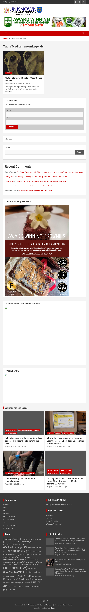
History (8, 73)
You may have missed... (16, 408)
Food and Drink (66, 470)
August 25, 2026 (52, 487)
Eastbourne (15, 568)
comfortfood (13, 564)
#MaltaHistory (35, 555)
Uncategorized (11, 433)
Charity (24, 473)
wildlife (11, 590)
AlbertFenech (8, 562)
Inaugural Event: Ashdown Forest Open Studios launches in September (41, 181)
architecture (19, 562)
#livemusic (13, 555)
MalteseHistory (13, 579)
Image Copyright (52, 521)
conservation (26, 564)
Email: (8, 118)
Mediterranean (27, 579)
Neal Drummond (65, 446)
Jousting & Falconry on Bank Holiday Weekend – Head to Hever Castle (42, 177)
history (21, 572)
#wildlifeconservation (32, 560)
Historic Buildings (25, 430)
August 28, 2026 (10, 446)
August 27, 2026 (52, 446)
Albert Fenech (25, 84)
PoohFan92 (9, 181)
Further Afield (11, 430)
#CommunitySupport (13, 544)
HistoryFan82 (9, 177)
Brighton (30, 562)
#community (25, 542)
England (32, 568)
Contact (49, 518)
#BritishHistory (29, 539)
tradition (21, 587)
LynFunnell (11, 576)
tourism (12, 587)
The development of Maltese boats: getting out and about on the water (40, 186)
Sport (5, 522)
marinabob (8, 186)
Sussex (57, 433)
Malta (24, 576)
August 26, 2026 (10, 484)
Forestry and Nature (10, 525)
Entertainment (53, 470)
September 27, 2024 (12, 84)
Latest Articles (55, 534)
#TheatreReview (26, 557)
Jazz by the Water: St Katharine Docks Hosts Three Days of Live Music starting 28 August (65, 481)
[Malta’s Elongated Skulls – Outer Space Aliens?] (23, 63)
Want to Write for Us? (54, 524)
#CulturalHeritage (15, 547)
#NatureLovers (11, 557)
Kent (5, 508)
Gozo (8, 572)
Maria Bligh (21, 484)
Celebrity (6, 514)
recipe (27, 582)
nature (10, 583)
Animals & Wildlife (12, 473)
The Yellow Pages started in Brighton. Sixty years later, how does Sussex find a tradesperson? (50, 172)
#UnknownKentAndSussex (13, 560)
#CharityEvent (12, 542)
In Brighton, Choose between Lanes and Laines (36, 190)
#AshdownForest (12, 539)
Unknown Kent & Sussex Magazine (40, 605)
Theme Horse (67, 605)
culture (35, 564)
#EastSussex (19, 551)
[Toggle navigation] (6, 33)
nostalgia (19, 582)
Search (7, 148)
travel (29, 587)
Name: (8, 110)
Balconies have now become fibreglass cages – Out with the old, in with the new (23, 441)
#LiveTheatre (24, 555)
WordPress (51, 608)
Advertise (49, 515)
